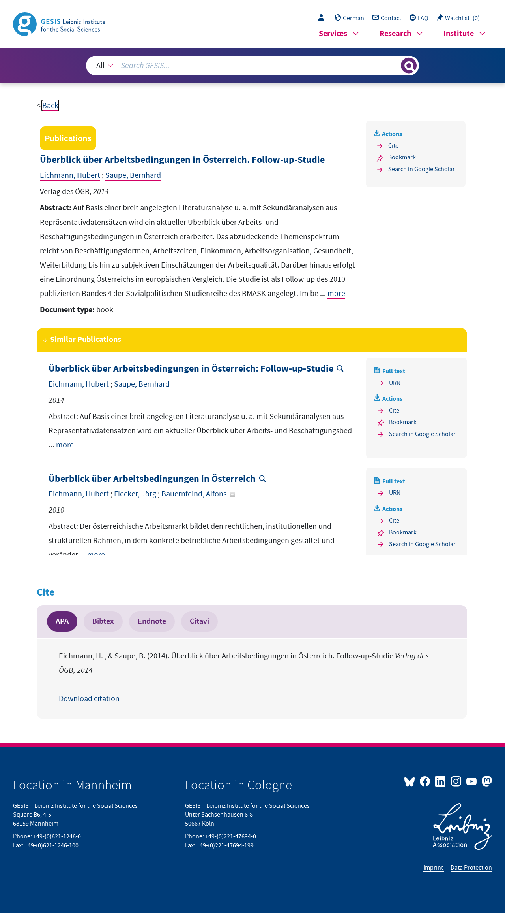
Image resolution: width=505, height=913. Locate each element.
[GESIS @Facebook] (425, 781)
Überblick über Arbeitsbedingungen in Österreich (152, 479)
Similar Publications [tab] (85, 339)
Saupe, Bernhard (133, 175)
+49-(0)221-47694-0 (230, 836)
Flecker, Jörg (135, 494)
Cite (393, 146)
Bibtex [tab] (103, 621)
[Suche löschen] (394, 65)
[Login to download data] (323, 18)
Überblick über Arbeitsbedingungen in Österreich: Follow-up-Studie (191, 368)
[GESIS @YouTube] (472, 781)
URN (394, 383)
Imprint (433, 868)
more (336, 294)
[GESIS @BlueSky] (411, 781)
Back (50, 105)
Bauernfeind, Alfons (193, 494)
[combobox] (252, 65)
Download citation (89, 699)
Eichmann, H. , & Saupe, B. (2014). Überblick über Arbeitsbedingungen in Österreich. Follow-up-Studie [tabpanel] (244, 677)
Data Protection (471, 868)
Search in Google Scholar (421, 169)
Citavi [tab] (199, 621)
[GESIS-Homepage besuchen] (60, 23)
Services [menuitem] (333, 33)
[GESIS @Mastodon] (486, 781)
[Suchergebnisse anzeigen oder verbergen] (408, 65)
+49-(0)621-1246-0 (57, 836)
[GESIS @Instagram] (456, 781)
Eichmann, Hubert (70, 175)
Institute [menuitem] (458, 33)
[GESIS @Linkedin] (441, 781)
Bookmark (402, 157)
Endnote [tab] (152, 621)
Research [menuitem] (395, 33)
